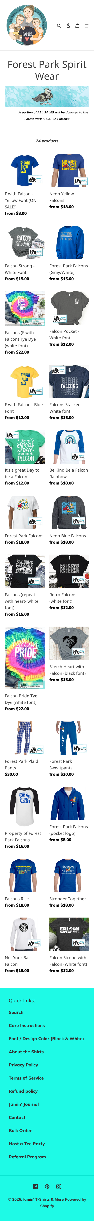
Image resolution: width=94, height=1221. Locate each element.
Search (16, 1012)
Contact (17, 1117)
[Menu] (86, 25)
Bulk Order (20, 1130)
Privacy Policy (23, 1065)
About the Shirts (26, 1051)
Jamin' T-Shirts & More (43, 1199)
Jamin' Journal (24, 1104)
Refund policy (23, 1091)
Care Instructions (27, 1025)
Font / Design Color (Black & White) (46, 1038)
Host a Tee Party (27, 1143)
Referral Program (27, 1156)
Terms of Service (26, 1078)
